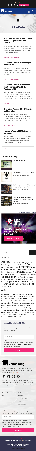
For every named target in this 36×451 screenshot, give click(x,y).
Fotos (32, 267)
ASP (8, 294)
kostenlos (28, 272)
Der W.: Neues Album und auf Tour (24, 173)
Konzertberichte (8, 272)
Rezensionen (8, 276)
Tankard (9, 314)
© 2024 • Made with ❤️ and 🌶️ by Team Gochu (18, 438)
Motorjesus (11, 308)
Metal (2, 274)
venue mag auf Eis (19, 160)
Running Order (20, 279)
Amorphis (4, 294)
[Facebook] (11, 5)
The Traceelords (23, 314)
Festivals (24, 267)
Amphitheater (14, 262)
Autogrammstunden (27, 262)
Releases (25, 274)
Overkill (4, 310)
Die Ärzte (17, 298)
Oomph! (22, 308)
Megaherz (20, 305)
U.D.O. (29, 314)
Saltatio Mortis (21, 310)
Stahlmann (14, 312)
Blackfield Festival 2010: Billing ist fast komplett (18, 110)
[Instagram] (14, 5)
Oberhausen (16, 274)
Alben (5, 261)
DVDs (11, 267)
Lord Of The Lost (11, 306)
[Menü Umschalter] (29, 12)
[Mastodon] (8, 5)
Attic (10, 294)
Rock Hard (24, 277)
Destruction (13, 296)
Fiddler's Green (16, 301)
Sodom (8, 312)
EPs (14, 267)
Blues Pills (24, 294)
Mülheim (10, 274)
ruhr (14, 279)
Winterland (8, 317)
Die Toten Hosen (7, 298)
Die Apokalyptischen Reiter (26, 296)
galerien (4, 269)
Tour (31, 282)
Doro (21, 298)
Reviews (33, 274)
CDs (27, 264)
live (34, 271)
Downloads (5, 267)
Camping (15, 265)
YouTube (9, 286)
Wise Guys (16, 317)
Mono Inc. (28, 305)
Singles (9, 282)
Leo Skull (5, 372)
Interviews (23, 269)
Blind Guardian (16, 294)
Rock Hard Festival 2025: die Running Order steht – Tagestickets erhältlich (24, 199)
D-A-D (8, 296)
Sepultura (29, 310)
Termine (17, 281)
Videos (30, 284)
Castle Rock (21, 265)
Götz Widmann (27, 301)
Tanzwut (15, 314)
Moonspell (4, 308)
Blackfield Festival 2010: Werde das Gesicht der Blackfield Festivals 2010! (17, 87)
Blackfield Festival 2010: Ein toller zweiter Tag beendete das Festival (18, 40)
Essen (17, 267)
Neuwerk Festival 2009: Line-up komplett (17, 132)
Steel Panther (23, 312)
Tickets (25, 281)
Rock (18, 277)
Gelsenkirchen (15, 269)
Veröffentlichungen (17, 284)
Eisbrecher (27, 298)
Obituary (17, 308)
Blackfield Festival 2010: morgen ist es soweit (17, 64)
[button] (33, 11)
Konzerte (20, 271)
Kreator (28, 303)
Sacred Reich (11, 310)
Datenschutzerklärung (23, 344)
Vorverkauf (4, 286)
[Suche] (32, 252)
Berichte (3, 265)
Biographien (10, 265)
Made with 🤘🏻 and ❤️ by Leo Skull (18, 2)
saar (27, 279)
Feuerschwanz (6, 301)
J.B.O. (11, 303)
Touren (4, 284)
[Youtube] (17, 5)
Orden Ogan (28, 308)
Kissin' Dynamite (20, 303)
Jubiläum (29, 269)
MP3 (6, 274)
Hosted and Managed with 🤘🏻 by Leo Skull (18, 440)
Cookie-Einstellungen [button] (18, 448)
